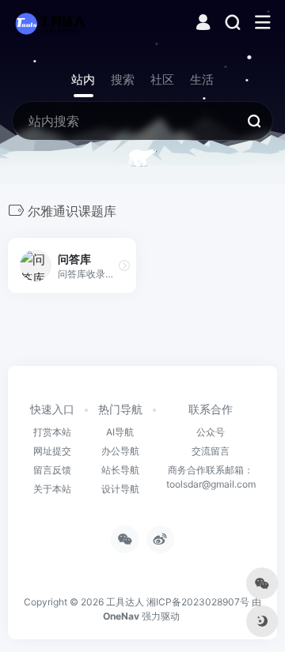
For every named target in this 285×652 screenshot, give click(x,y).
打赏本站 (52, 432)
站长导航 (120, 470)
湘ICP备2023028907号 (197, 602)
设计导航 (120, 489)
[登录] (203, 24)
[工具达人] (50, 23)
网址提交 (52, 451)
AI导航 (120, 432)
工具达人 (125, 602)
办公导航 (120, 451)
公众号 (210, 432)
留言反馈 (52, 470)
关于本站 (52, 489)
